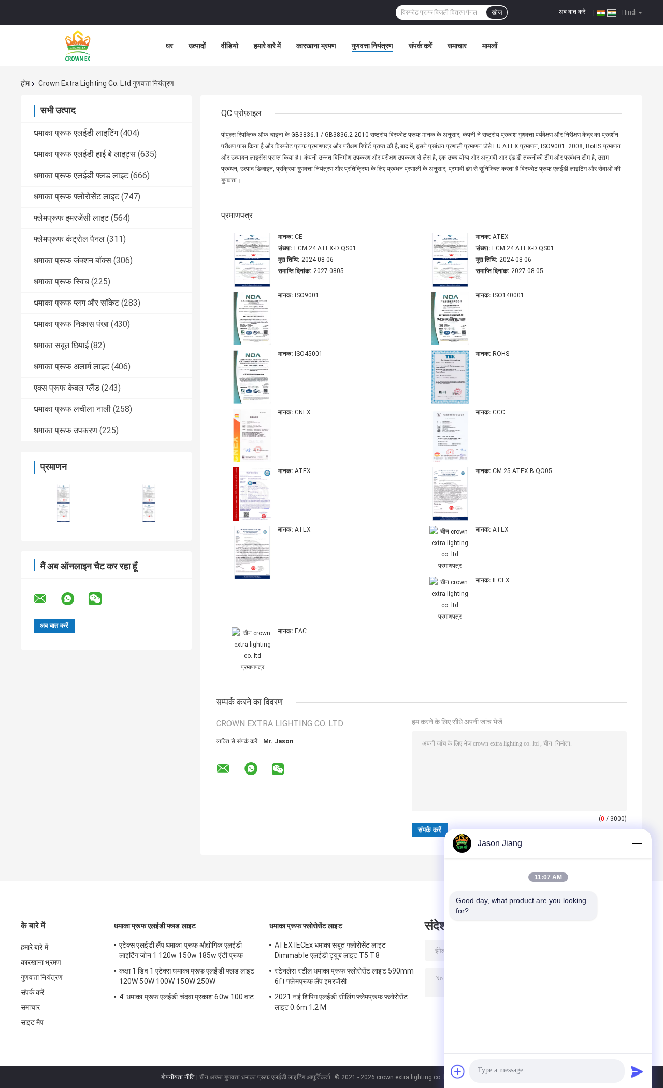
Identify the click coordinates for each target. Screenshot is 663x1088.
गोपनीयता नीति (178, 1077)
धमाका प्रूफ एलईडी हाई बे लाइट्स (85, 154)
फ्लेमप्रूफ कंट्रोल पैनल (69, 239)
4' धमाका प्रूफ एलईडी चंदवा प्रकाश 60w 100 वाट (186, 997)
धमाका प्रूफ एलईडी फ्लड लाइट (81, 175)
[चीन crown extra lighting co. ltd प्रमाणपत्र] (63, 503)
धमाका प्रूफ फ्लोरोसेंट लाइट (76, 197)
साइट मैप (32, 1022)
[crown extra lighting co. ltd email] (47, 599)
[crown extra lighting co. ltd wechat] (101, 599)
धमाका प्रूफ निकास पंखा (71, 324)
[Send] (637, 1071)
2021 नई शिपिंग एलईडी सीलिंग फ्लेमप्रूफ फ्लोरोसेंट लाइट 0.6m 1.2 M (341, 1002)
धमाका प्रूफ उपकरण (65, 430)
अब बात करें (572, 12)
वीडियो (229, 45)
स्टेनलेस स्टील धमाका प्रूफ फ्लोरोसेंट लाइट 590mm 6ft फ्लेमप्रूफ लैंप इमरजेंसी (344, 976)
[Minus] (637, 843)
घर (169, 45)
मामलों (489, 45)
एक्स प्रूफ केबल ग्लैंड (66, 388)
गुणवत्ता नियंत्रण (372, 45)
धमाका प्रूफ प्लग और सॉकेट (76, 303)
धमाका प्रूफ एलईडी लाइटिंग (76, 133)
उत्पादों (197, 45)
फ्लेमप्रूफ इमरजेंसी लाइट (71, 218)
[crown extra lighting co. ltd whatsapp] (74, 599)
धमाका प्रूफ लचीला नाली (72, 409)
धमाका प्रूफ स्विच (61, 282)
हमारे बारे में (267, 45)
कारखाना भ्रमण (316, 45)
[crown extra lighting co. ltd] (78, 45)
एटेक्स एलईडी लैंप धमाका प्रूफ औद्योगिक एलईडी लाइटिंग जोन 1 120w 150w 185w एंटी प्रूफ (181, 950)
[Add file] (458, 1071)
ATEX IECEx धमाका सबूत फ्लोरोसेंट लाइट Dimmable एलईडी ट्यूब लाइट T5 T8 (330, 950)
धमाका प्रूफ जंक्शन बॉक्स (72, 260)
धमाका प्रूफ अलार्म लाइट (71, 366)
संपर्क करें (420, 45)
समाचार (457, 45)
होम (25, 83)
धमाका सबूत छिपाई (61, 345)
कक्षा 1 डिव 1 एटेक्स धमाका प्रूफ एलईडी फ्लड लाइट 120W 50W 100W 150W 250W (187, 976)
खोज (497, 12)
